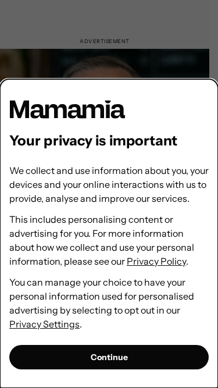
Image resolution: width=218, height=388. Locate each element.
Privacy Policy (156, 261)
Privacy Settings (44, 324)
